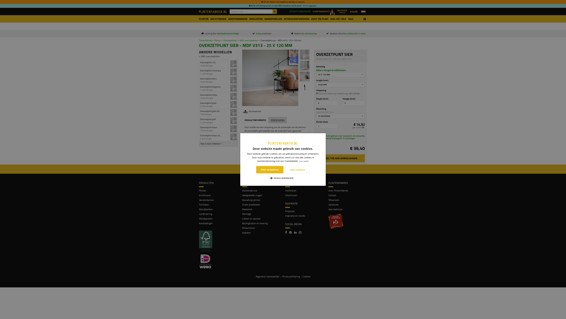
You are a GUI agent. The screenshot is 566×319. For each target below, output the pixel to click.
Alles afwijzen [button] (297, 170)
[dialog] (283, 159)
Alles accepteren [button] (270, 169)
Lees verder (304, 161)
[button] (283, 178)
